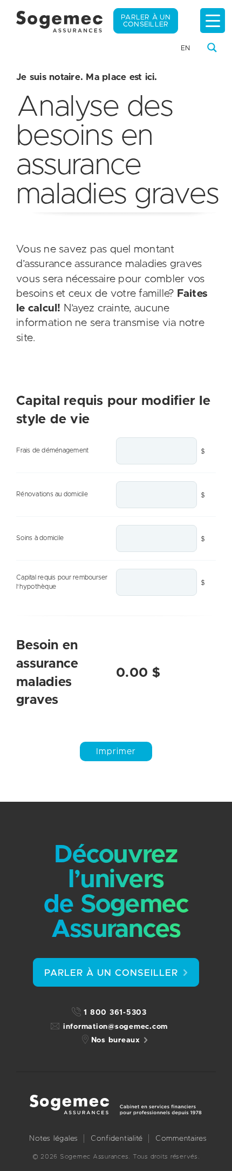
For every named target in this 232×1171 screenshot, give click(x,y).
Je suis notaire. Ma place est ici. (87, 77)
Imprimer (116, 751)
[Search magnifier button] (212, 47)
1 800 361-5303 (115, 1012)
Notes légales (53, 1138)
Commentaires (181, 1138)
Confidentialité (117, 1138)
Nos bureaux (115, 1040)
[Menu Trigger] (212, 20)
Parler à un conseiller (145, 21)
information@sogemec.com (115, 1026)
